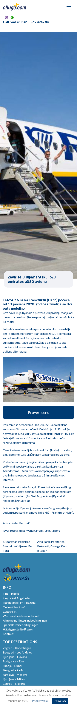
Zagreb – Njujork (14, 683)
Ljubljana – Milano (14, 679)
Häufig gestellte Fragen (18, 629)
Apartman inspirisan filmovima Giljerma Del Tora (17, 546)
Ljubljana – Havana (15, 657)
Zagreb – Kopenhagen (17, 648)
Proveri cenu (38, 412)
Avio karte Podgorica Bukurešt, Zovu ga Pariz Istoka (52, 546)
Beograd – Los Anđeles (17, 652)
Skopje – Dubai (12, 665)
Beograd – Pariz (13, 670)
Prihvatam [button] (60, 700)
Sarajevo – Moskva (15, 674)
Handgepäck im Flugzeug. (19, 602)
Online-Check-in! (14, 607)
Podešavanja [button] (40, 700)
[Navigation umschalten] (69, 6)
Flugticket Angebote (16, 598)
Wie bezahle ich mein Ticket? (21, 616)
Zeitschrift (9, 611)
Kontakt (8, 633)
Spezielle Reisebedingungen (20, 625)
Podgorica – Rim (13, 661)
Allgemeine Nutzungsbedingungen (25, 620)
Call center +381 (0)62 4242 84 (26, 22)
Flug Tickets (11, 593)
